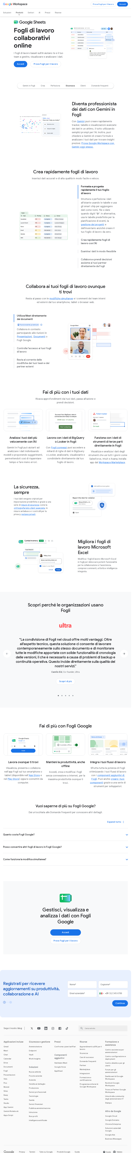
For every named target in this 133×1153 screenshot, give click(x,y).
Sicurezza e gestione (39, 1042)
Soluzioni (7, 12)
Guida (77, 1152)
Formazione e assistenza (112, 1043)
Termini (32, 1152)
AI (39, 12)
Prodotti (19, 12)
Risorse (58, 12)
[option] (29, 85)
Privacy (22, 1152)
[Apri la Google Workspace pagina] (15, 4)
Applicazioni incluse (13, 1042)
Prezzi (47, 12)
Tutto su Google (46, 1152)
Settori (31, 12)
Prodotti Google (63, 1152)
